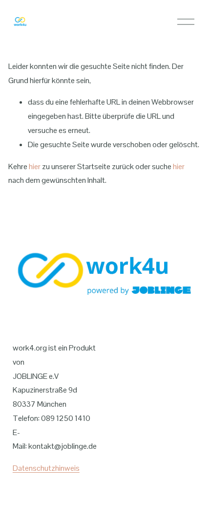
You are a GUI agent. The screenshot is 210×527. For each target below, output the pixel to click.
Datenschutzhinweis (46, 468)
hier (35, 166)
